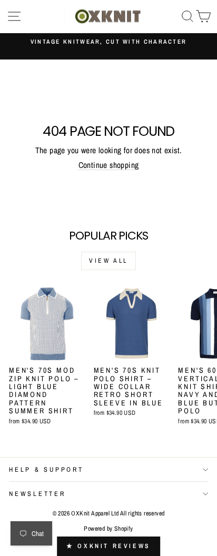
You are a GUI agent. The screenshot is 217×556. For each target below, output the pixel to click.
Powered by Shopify (108, 528)
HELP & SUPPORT (46, 469)
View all (108, 260)
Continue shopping (108, 165)
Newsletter (37, 493)
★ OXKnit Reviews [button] (108, 546)
